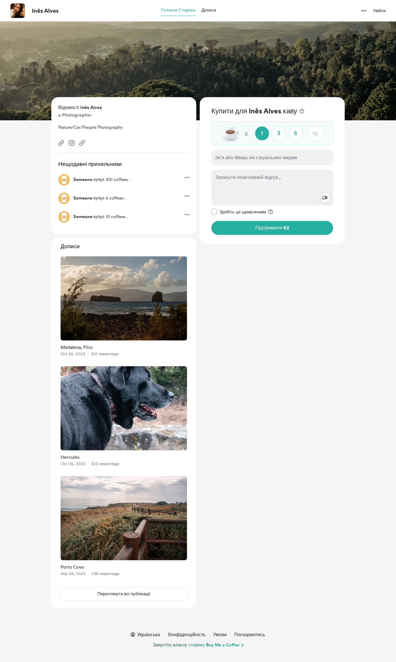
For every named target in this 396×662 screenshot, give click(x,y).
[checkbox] (238, 211)
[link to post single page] (123, 307)
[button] (178, 10)
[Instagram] (72, 143)
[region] (272, 170)
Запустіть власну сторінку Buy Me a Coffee (196, 645)
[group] (123, 307)
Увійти (379, 10)
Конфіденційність (187, 634)
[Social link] (61, 143)
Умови (220, 634)
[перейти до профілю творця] (17, 10)
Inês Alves (45, 10)
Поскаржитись (249, 634)
